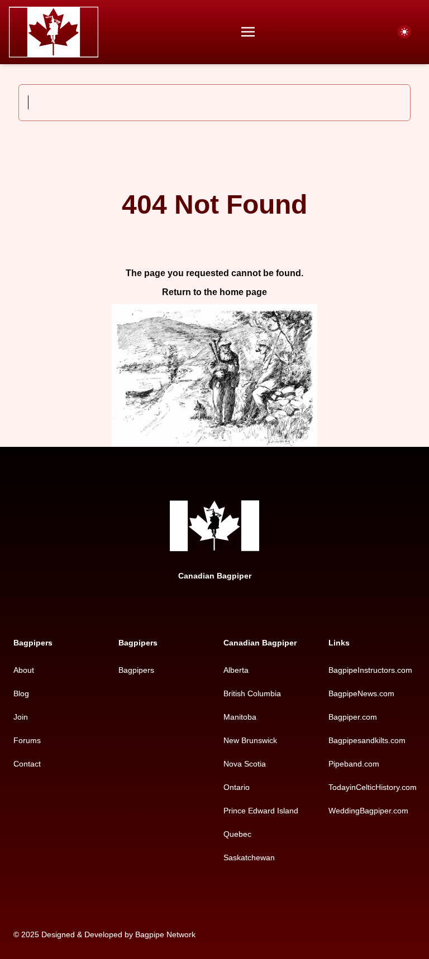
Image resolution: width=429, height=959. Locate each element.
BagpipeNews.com (361, 693)
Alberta (236, 670)
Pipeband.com (353, 763)
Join (20, 716)
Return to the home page (214, 292)
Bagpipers (136, 670)
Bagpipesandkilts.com (367, 740)
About (23, 670)
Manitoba (239, 716)
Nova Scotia (244, 763)
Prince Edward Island (260, 810)
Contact (27, 763)
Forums (27, 740)
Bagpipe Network (165, 934)
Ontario (236, 787)
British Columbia (252, 693)
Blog (21, 693)
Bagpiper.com (352, 716)
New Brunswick (250, 740)
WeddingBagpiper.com (368, 810)
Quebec (237, 834)
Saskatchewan (249, 857)
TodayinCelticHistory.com (372, 787)
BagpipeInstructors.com (370, 670)
